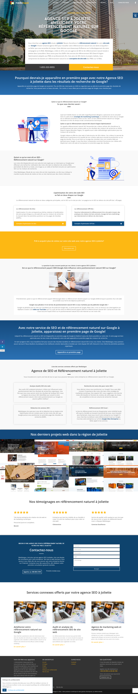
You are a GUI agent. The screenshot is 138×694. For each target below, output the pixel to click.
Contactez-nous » (105, 677)
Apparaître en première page (69, 352)
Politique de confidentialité (49, 670)
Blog (111, 2)
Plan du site (45, 671)
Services (61, 13)
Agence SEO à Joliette (79, 13)
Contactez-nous (123, 2)
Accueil (55, 2)
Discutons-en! (69, 248)
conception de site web (77, 59)
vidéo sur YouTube (39, 309)
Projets (103, 2)
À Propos (66, 2)
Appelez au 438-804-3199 (32, 572)
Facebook (73, 662)
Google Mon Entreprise (110, 419)
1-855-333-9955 (47, 67)
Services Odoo (91, 2)
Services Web (77, 2)
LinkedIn (73, 664)
